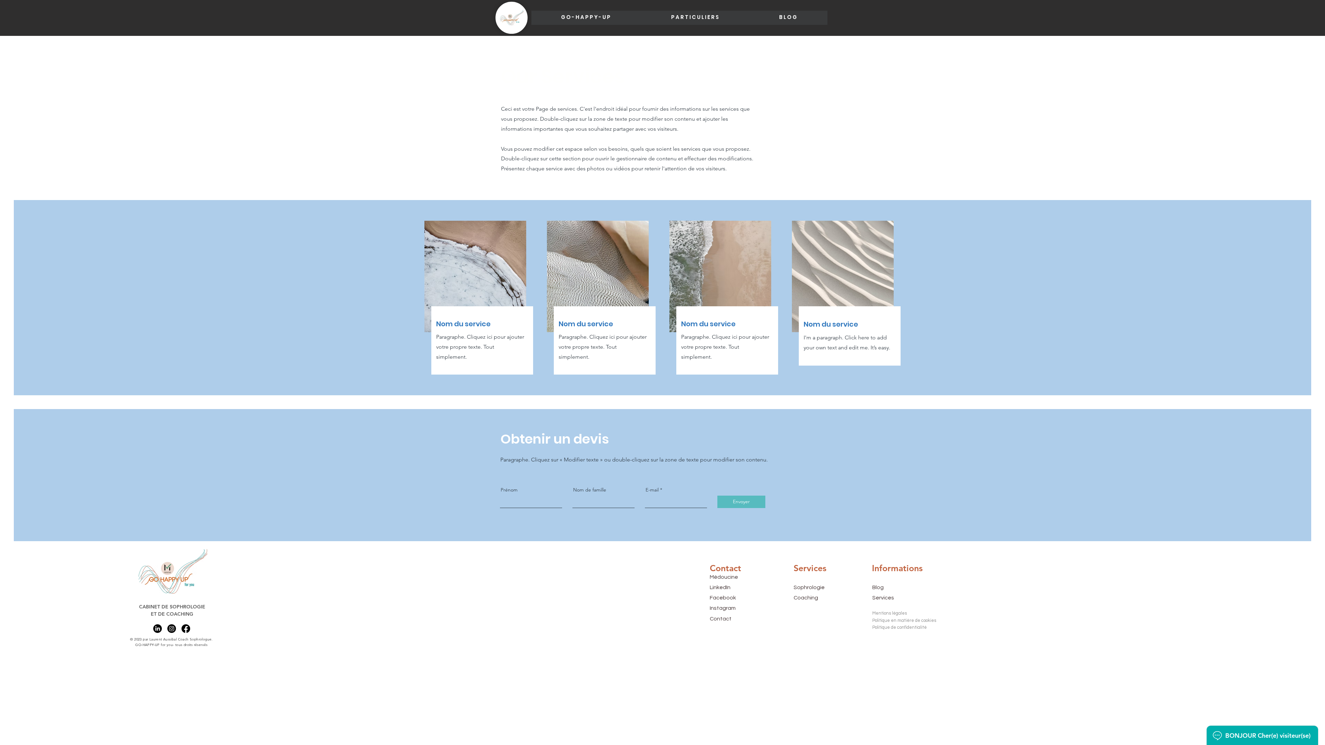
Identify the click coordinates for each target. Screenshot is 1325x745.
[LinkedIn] (157, 628)
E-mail (652, 489)
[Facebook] (185, 628)
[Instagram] (171, 628)
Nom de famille (589, 489)
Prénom (509, 489)
